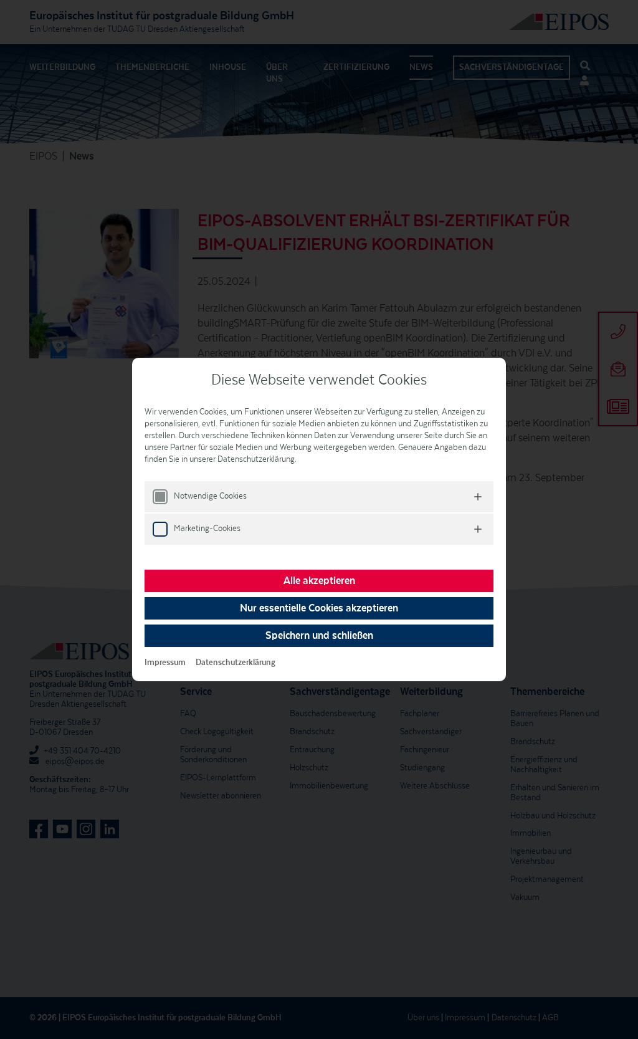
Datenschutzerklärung (235, 663)
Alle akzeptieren (319, 581)
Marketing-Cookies (207, 529)
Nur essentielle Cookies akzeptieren (319, 608)
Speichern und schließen (319, 636)
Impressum (165, 663)
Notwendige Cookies (210, 496)
